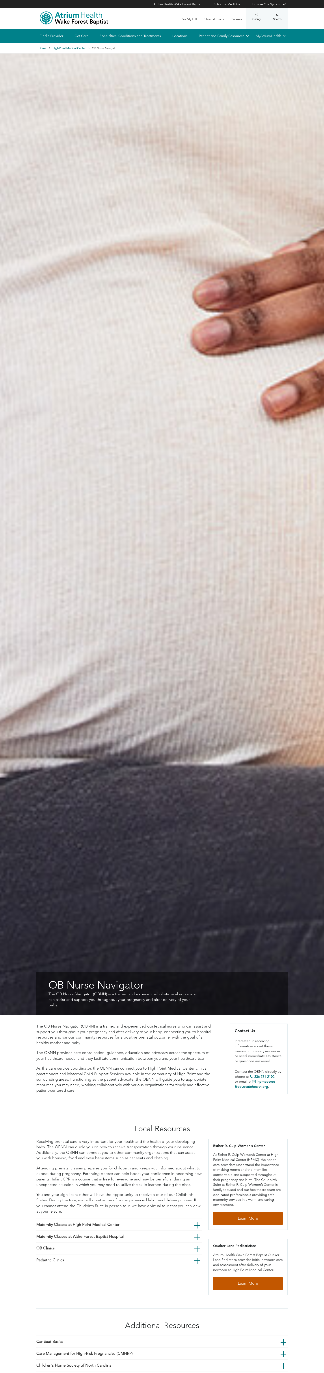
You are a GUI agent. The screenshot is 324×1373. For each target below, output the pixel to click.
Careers (236, 19)
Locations (179, 36)
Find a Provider (51, 36)
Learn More (248, 1218)
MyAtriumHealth (268, 36)
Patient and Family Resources (221, 36)
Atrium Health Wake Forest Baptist (177, 4)
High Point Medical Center (69, 48)
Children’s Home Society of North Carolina (73, 1365)
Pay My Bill (189, 19)
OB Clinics (45, 1248)
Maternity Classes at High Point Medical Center (77, 1224)
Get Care (81, 36)
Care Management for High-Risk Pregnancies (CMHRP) (84, 1353)
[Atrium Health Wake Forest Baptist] (73, 18)
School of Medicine (227, 4)
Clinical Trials (214, 19)
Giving (256, 19)
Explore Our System (266, 4)
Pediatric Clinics (50, 1260)
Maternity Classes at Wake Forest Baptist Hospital (80, 1236)
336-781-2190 (264, 1076)
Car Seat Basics (49, 1341)
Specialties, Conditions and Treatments (130, 36)
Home (42, 48)
